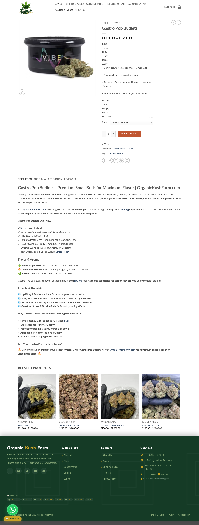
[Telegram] (44, 471)
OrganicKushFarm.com (33, 209)
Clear (150, 118)
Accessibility (184, 514)
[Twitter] (27, 471)
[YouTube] (35, 471)
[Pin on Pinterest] (121, 160)
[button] (172, 7)
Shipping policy (75, 4)
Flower (58, 4)
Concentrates (70, 466)
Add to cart (129, 133)
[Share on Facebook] (104, 160)
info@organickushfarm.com (158, 460)
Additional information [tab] (48, 179)
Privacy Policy (109, 478)
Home (105, 23)
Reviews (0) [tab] (70, 179)
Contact (107, 461)
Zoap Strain (23, 425)
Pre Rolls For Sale (115, 4)
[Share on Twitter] (110, 160)
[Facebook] (10, 471)
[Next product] (173, 22)
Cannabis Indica (64, 10)
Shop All (68, 455)
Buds (66, 320)
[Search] (84, 10)
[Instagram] (18, 471)
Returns (107, 472)
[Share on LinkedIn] (127, 160)
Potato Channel (149, 474)
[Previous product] (179, 22)
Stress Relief (62, 251)
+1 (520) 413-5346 (154, 454)
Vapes (67, 478)
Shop (78, 10)
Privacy (171, 514)
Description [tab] (25, 179)
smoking (124, 209)
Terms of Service (156, 514)
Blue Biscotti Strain (151, 425)
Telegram (164, 474)
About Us (107, 455)
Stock (104, 122)
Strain (23, 227)
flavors (78, 280)
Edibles (67, 472)
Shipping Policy (110, 466)
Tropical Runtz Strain (69, 425)
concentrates (94, 4)
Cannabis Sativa (137, 4)
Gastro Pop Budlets (114, 153)
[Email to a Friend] (115, 160)
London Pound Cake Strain (113, 425)
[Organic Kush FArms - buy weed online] (33, 7)
